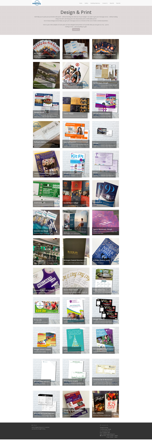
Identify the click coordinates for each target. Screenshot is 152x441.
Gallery (86, 3)
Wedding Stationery (95, 3)
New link (112, 3)
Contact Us (105, 3)
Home (80, 3)
